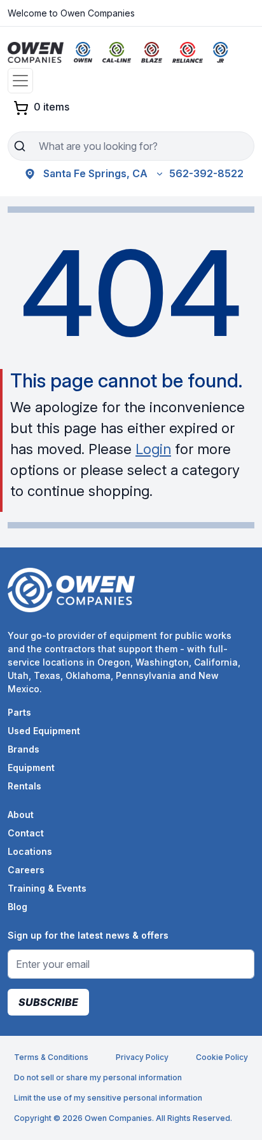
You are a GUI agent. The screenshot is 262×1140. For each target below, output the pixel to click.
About (21, 814)
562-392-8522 (206, 173)
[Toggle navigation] (20, 80)
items (51, 106)
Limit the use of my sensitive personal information (108, 1098)
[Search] (19, 146)
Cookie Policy (222, 1057)
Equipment (31, 767)
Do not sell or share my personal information (98, 1077)
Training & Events (47, 888)
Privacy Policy (142, 1057)
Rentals (24, 786)
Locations (30, 851)
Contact (26, 833)
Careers (26, 869)
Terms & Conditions (51, 1057)
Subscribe (48, 1002)
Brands (23, 749)
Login (153, 449)
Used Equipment (44, 730)
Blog (17, 906)
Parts (19, 712)
